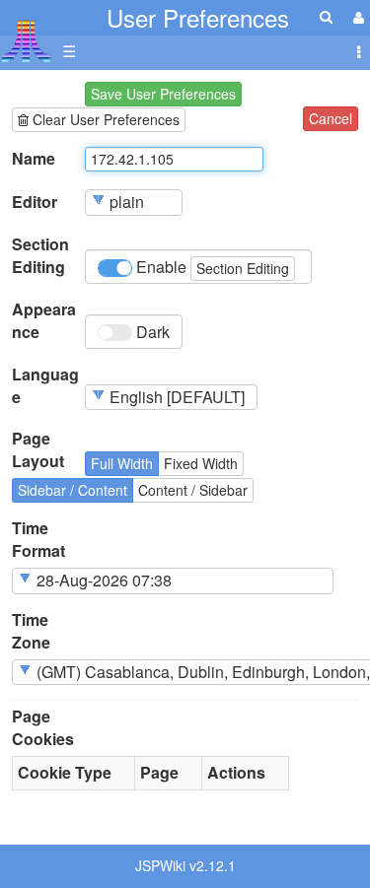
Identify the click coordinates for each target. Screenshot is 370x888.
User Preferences (198, 17)
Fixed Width (201, 463)
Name (33, 159)
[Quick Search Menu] (326, 16)
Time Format (38, 539)
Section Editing (40, 256)
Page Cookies (43, 728)
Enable (210, 266)
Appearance (44, 321)
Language (45, 386)
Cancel (330, 118)
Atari (26, 40)
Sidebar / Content (72, 490)
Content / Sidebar (193, 490)
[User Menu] (356, 17)
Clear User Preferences (104, 119)
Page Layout (38, 450)
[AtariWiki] (26, 35)
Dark (151, 331)
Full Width (122, 463)
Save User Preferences (163, 93)
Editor (34, 202)
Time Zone (31, 631)
